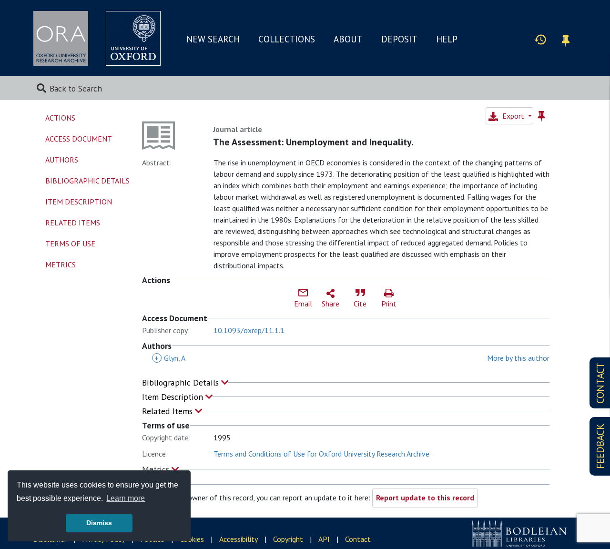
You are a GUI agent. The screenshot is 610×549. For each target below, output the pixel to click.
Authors (61, 159)
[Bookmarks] (565, 39)
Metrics (157, 469)
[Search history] (540, 39)
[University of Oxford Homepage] (133, 38)
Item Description (173, 396)
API (324, 539)
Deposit (399, 39)
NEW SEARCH (213, 39)
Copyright (288, 539)
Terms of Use (70, 243)
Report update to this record (425, 497)
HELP (447, 39)
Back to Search (76, 88)
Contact (358, 539)
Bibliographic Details (181, 382)
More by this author (518, 358)
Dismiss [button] (99, 523)
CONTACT (600, 383)
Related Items (168, 411)
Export (513, 116)
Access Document (78, 138)
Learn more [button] (125, 498)
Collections (286, 39)
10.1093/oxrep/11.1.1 (249, 330)
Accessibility (238, 539)
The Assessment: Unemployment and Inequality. (313, 142)
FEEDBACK (600, 446)
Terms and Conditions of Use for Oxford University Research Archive (321, 453)
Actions (60, 117)
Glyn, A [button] (169, 358)
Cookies (192, 539)
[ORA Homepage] (60, 38)
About (348, 39)
